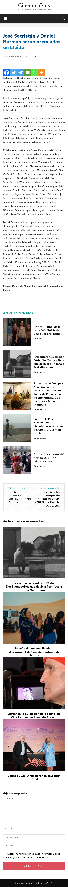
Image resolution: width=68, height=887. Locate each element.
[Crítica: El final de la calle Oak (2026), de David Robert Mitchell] (17, 332)
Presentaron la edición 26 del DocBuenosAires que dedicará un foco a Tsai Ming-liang (49, 362)
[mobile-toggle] (5, 18)
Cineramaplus (40, 338)
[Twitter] (13, 72)
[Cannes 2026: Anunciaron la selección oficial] (34, 745)
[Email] (27, 72)
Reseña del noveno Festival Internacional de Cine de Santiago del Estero (34, 652)
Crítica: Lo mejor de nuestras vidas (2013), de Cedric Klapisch (47, 498)
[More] (41, 72)
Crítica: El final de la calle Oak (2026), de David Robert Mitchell (48, 330)
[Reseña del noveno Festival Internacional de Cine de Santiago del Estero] (34, 618)
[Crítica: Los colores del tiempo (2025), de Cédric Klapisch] (17, 460)
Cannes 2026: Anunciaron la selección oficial (34, 777)
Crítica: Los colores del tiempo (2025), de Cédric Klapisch (49, 458)
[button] (63, 18)
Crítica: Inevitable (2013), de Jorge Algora (19, 497)
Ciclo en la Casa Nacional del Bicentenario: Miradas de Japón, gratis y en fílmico (48, 426)
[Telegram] (20, 72)
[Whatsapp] (34, 72)
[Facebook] (6, 72)
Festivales (33, 56)
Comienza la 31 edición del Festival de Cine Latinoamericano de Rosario (34, 715)
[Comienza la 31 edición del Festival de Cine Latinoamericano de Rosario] (34, 683)
